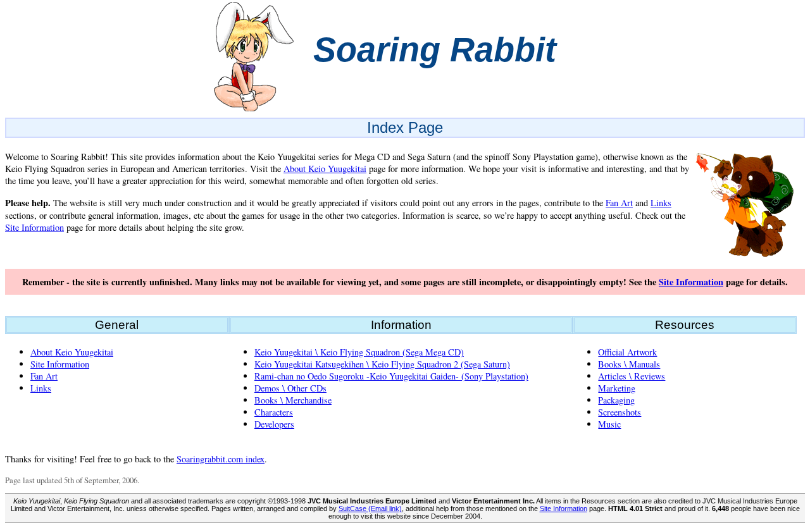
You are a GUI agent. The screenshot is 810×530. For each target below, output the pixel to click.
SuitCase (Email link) (370, 508)
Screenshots (619, 412)
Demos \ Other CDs (290, 388)
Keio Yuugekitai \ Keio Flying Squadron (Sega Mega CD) (359, 352)
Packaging (616, 400)
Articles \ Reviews (631, 376)
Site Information (34, 227)
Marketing (616, 388)
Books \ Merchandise (293, 400)
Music (609, 424)
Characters (273, 412)
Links (661, 203)
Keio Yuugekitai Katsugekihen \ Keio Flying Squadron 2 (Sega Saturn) (382, 364)
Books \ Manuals (629, 364)
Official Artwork (627, 352)
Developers (274, 424)
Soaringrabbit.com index (221, 459)
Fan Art (619, 203)
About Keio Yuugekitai (325, 169)
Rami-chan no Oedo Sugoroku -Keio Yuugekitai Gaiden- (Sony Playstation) (391, 376)
